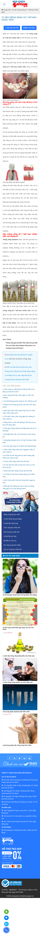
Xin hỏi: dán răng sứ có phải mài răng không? (20, 446)
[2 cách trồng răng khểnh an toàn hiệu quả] (20, 669)
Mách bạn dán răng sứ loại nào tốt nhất (18, 471)
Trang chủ (6, 10)
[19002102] (6, 930)
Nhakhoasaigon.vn (27, 896)
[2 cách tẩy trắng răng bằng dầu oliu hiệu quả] (20, 643)
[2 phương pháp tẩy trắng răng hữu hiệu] (20, 728)
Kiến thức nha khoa (15, 359)
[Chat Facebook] (6, 918)
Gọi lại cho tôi (12, 28)
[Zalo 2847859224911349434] (6, 924)
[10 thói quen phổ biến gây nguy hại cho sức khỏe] (20, 611)
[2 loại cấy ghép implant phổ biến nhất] (20, 697)
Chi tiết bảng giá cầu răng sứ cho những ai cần (20, 401)
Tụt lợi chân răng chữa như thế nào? (16, 461)
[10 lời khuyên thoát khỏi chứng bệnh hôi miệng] (20, 576)
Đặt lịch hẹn (30, 28)
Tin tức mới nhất (12, 556)
